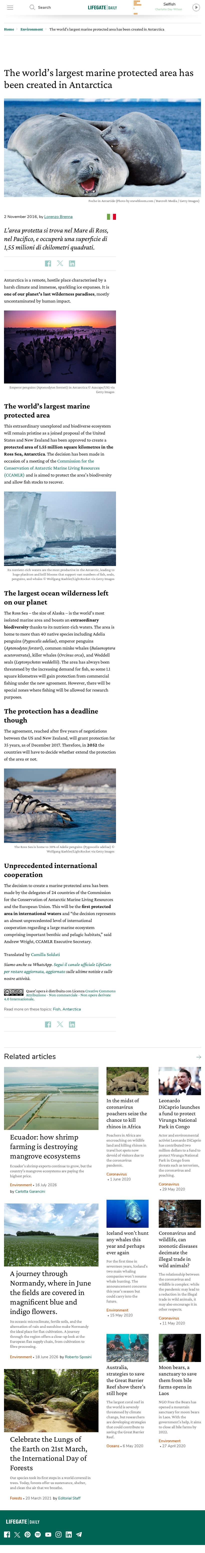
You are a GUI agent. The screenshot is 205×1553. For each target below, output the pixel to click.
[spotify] (38, 1535)
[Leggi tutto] (197, 1057)
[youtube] (48, 1535)
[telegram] (79, 1535)
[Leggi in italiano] (111, 217)
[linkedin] (69, 1535)
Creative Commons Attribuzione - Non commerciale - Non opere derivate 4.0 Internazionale (60, 995)
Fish (56, 1009)
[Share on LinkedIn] (72, 263)
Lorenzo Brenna (58, 217)
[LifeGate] (102, 7)
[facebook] (7, 1535)
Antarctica (71, 1009)
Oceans (112, 1446)
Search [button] (44, 7)
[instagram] (59, 1535)
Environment (21, 1185)
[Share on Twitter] (60, 263)
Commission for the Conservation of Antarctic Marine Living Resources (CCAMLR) (52, 468)
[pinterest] (27, 1535)
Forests (16, 1498)
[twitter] (17, 1535)
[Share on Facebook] (48, 263)
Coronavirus (116, 1174)
